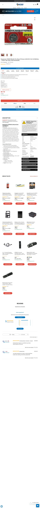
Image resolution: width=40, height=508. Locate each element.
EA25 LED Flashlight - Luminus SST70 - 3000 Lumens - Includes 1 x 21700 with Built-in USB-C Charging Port (7, 283)
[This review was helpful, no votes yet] (34, 347)
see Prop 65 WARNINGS (32, 156)
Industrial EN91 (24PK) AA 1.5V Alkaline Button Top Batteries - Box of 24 (20, 194)
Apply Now (30, 11)
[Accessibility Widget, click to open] (1, 506)
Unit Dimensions (25, 161)
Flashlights (18, 7)
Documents (24, 167)
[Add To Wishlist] (35, 18)
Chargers (25, 7)
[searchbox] (5, 334)
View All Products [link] (34, 176)
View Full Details (5, 89)
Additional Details (26, 169)
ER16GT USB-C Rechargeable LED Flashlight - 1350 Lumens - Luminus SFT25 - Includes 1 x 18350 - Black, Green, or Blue (32, 253)
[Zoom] (19, 34)
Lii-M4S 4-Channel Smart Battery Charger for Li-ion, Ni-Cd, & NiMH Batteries (20, 223)
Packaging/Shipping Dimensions (29, 164)
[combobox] (16, 334)
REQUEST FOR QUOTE (20, 109)
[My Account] (35, 4)
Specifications (25, 158)
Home (3, 15)
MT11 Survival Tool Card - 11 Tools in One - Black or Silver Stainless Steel (7, 223)
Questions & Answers (20, 306)
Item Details (25, 134)
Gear (22, 7)
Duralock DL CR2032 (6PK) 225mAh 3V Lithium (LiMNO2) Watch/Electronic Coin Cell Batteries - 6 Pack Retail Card (32, 194)
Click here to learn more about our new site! (25, 1)
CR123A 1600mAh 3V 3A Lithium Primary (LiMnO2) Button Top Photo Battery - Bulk (7, 194)
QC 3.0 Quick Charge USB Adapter (31, 223)
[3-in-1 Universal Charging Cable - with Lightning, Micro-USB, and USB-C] (7, 244)
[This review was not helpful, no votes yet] (36, 347)
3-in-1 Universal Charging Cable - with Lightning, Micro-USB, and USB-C (7, 253)
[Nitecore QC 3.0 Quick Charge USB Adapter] (32, 214)
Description (6, 118)
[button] (33, 4)
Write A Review (20, 328)
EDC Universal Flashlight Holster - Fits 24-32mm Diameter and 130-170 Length (20, 253)
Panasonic (5, 62)
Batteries (14, 7)
